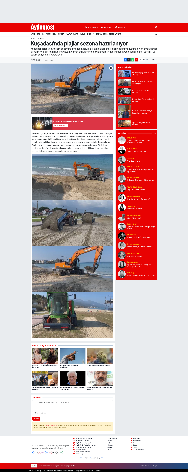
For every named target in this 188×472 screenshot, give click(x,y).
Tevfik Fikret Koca (134, 187)
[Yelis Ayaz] (122, 207)
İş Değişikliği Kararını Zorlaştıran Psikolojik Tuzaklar (139, 266)
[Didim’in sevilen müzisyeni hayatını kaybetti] (100, 378)
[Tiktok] (54, 452)
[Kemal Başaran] (122, 169)
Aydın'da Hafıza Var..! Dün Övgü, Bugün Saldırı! (141, 228)
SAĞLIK (82, 34)
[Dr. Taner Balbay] (122, 217)
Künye (135, 447)
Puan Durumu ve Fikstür (84, 447)
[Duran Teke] (122, 140)
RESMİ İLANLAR (115, 34)
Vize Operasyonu (133, 161)
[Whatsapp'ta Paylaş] (132, 59)
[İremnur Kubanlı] (122, 198)
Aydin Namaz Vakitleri (83, 443)
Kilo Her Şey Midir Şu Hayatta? (138, 199)
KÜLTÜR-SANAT (72, 34)
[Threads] (57, 452)
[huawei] (104, 458)
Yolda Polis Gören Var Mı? (136, 151)
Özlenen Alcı (132, 149)
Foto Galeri (93, 27)
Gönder (36, 418)
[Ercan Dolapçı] (122, 179)
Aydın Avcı (131, 158)
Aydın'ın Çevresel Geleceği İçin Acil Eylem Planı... (140, 171)
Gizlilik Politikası (138, 449)
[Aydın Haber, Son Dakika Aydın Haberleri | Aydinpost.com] (43, 27)
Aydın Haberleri (113, 438)
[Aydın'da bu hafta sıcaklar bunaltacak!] (72, 356)
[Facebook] (32, 452)
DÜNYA (99, 34)
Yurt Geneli (136, 438)
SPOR (105, 34)
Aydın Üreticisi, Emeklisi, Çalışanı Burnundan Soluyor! (139, 142)
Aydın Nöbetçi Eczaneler (84, 438)
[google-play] (95, 458)
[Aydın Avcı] (122, 160)
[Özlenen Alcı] (122, 150)
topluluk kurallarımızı (51, 425)
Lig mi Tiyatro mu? (134, 218)
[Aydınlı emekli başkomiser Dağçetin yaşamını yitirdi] (72, 378)
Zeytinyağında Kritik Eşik (136, 190)
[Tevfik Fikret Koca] (122, 188)
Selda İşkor (131, 235)
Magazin (110, 445)
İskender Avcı (132, 224)
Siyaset (110, 441)
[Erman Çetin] (122, 274)
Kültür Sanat (137, 441)
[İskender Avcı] (122, 226)
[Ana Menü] (156, 34)
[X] (36, 452)
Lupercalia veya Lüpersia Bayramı (139, 247)
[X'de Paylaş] (129, 59)
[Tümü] (155, 133)
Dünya (135, 445)
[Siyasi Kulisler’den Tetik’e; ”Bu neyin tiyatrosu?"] (45, 378)
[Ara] (156, 27)
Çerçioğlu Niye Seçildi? (135, 256)
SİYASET (61, 34)
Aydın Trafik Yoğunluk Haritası (86, 445)
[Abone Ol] (151, 60)
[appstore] (84, 458)
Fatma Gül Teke (133, 254)
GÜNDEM (40, 34)
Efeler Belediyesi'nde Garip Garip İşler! (141, 275)
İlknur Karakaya (134, 244)
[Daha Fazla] (136, 59)
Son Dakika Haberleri (83, 452)
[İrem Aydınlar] (122, 264)
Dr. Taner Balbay (134, 216)
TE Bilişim (154, 466)
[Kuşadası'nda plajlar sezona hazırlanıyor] (73, 89)
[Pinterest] (39, 452)
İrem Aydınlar (132, 262)
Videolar (108, 27)
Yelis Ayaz (131, 206)
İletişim (110, 449)
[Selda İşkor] (122, 236)
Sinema (110, 447)
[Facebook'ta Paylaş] (125, 59)
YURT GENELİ (51, 34)
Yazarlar (121, 27)
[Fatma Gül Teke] (122, 255)
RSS (34, 466)
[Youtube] (50, 452)
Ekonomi (136, 443)
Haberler (34, 38)
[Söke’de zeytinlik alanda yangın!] (100, 356)
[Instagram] (43, 452)
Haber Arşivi (80, 454)
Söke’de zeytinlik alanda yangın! (98, 365)
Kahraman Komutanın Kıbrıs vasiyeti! (140, 180)
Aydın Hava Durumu (82, 441)
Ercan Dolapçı (133, 177)
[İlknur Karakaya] (122, 245)
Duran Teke (131, 138)
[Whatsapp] (61, 452)
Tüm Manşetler (81, 449)
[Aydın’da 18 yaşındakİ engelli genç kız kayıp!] (45, 356)
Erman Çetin (132, 273)
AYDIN (33, 34)
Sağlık (110, 443)
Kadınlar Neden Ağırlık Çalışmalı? (139, 237)
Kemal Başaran (133, 167)
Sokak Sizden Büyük (134, 209)
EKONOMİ (90, 34)
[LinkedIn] (46, 452)
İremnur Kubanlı (133, 197)
